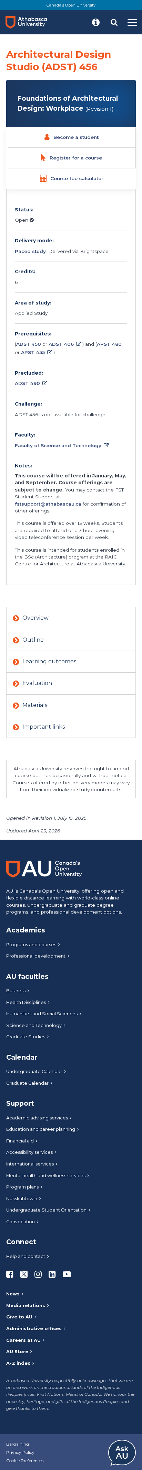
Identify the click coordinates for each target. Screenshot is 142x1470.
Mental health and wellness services (45, 1175)
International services (30, 1164)
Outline (33, 640)
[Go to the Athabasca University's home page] (29, 22)
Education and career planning (40, 1129)
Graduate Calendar (27, 1083)
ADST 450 (28, 344)
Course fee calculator (76, 178)
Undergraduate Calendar (34, 1071)
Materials (34, 705)
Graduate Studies (25, 1036)
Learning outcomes (49, 661)
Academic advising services (37, 1117)
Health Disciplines (26, 1002)
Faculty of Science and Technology (58, 445)
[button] (96, 22)
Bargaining (17, 1444)
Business (16, 990)
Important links (43, 726)
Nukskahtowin (21, 1198)
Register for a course (76, 158)
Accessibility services (29, 1152)
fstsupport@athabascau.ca (48, 504)
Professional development (35, 956)
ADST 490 (27, 383)
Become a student (76, 137)
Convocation (20, 1221)
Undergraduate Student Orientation (46, 1210)
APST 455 (33, 352)
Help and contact (25, 1256)
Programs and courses (31, 944)
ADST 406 (61, 344)
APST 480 (109, 344)
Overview (35, 618)
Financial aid (20, 1140)
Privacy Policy (20, 1452)
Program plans (22, 1187)
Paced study (30, 251)
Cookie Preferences (24, 1460)
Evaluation (37, 683)
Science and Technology (34, 1025)
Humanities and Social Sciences (42, 1013)
